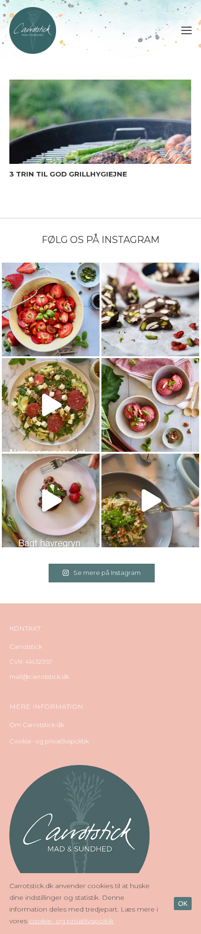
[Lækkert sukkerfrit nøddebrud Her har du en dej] (150, 309)
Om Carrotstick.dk (36, 724)
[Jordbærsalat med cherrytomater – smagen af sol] (51, 309)
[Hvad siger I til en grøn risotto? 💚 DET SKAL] (150, 500)
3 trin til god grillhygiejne (68, 173)
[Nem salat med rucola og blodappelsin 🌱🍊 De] (51, 405)
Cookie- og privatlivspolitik (49, 741)
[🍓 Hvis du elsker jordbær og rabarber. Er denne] (51, 500)
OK (182, 903)
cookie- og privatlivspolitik (71, 921)
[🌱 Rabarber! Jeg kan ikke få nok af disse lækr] (150, 405)
